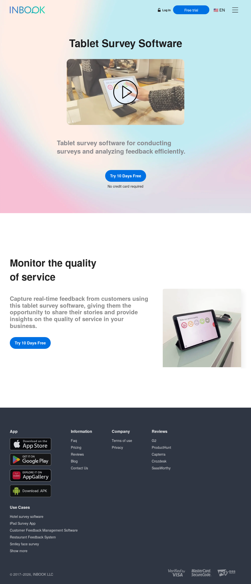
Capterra (158, 454)
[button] (235, 10)
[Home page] (27, 9)
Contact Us (79, 467)
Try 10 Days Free (125, 176)
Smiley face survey (24, 543)
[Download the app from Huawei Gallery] (30, 475)
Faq (74, 440)
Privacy (117, 447)
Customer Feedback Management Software (44, 530)
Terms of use (122, 440)
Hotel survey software (26, 516)
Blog (74, 461)
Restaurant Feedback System (33, 537)
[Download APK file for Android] (30, 491)
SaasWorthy (161, 467)
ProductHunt (161, 447)
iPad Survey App (23, 523)
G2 (154, 440)
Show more (18, 550)
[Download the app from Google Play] (30, 459)
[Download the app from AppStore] (30, 444)
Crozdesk (159, 461)
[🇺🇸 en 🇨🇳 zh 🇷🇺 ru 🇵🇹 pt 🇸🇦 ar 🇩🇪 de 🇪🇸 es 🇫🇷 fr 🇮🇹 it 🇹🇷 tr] (219, 10)
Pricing (76, 447)
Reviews (77, 454)
